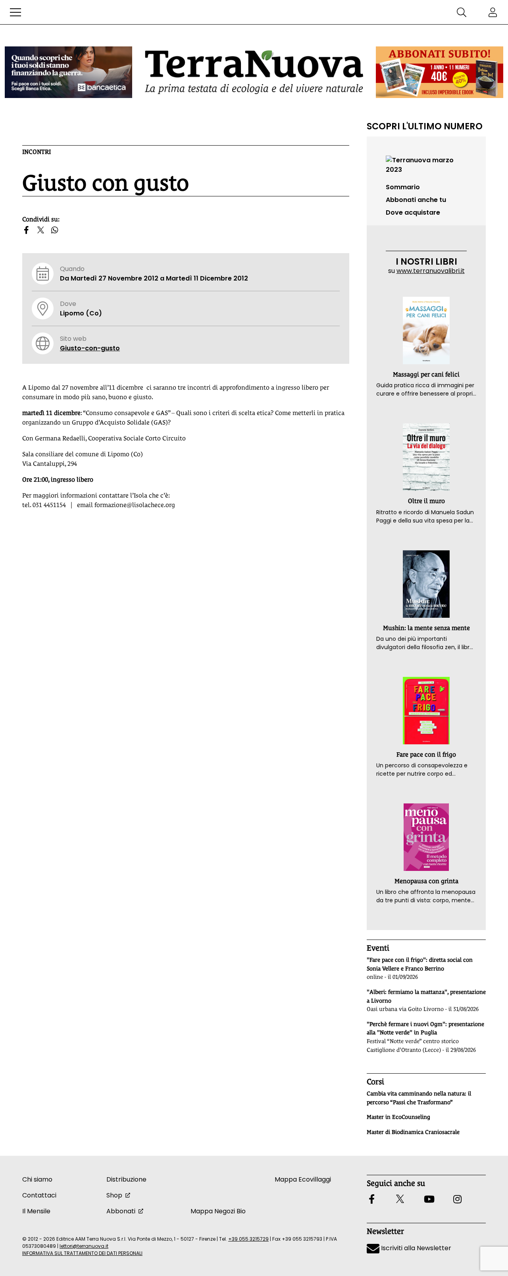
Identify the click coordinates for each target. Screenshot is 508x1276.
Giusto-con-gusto (90, 348)
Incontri (36, 152)
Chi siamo (37, 1179)
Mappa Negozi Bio (218, 1211)
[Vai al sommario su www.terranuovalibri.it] (426, 164)
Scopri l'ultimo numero (425, 126)
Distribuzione (126, 1179)
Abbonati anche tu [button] (416, 199)
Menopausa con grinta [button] (426, 881)
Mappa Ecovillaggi (303, 1179)
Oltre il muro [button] (426, 501)
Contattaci (39, 1195)
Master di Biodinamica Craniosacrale (413, 1132)
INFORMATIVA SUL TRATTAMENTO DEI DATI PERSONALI (82, 1253)
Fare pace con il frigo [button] (426, 754)
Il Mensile (36, 1211)
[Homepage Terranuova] (254, 72)
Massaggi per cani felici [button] (426, 374)
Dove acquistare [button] (413, 212)
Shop (114, 1195)
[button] (15, 12)
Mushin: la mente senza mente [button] (426, 628)
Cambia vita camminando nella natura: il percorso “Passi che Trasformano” (419, 1097)
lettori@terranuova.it (84, 1246)
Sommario (403, 187)
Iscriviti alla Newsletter (415, 1248)
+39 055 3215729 (248, 1239)
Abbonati (120, 1211)
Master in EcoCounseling (398, 1117)
